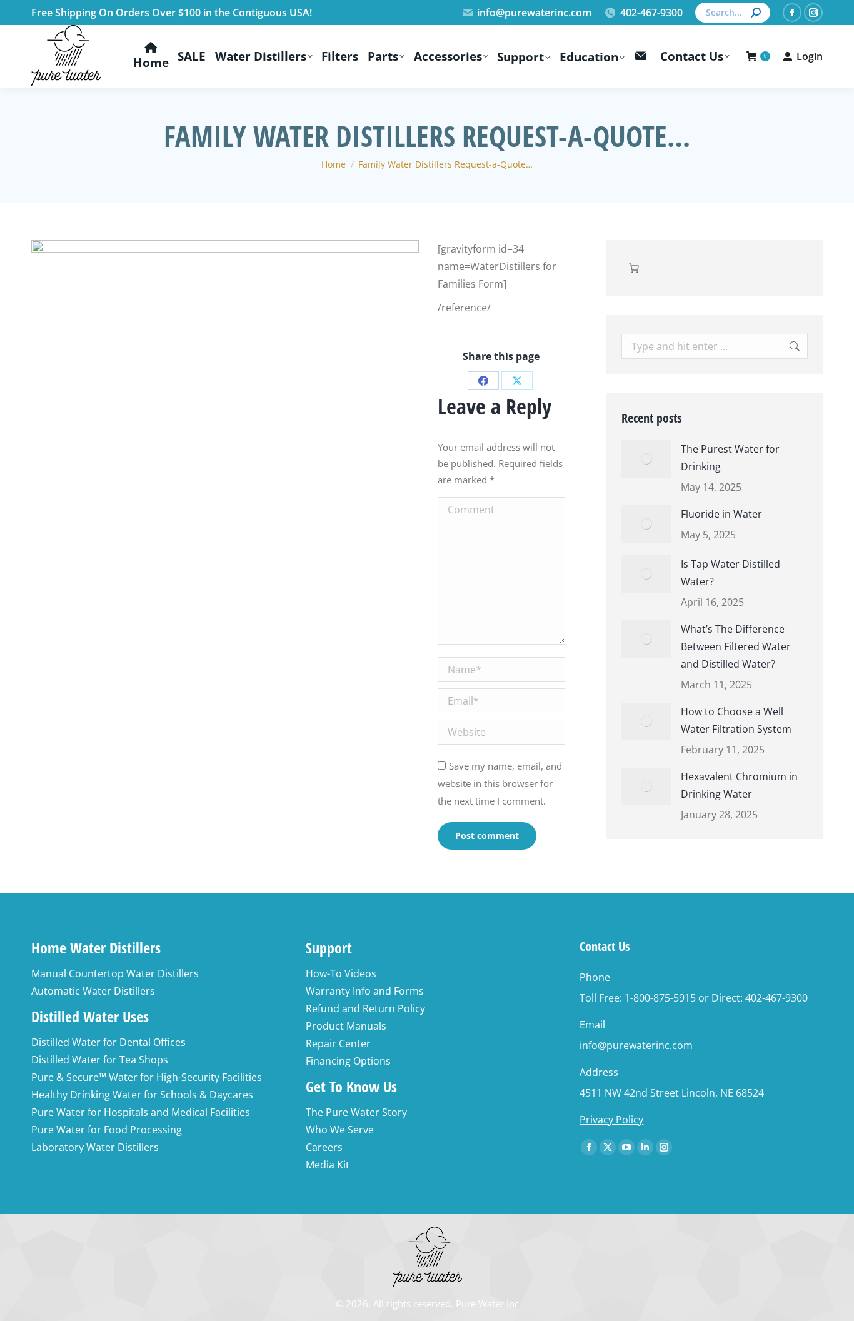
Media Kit (327, 1165)
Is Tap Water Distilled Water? (730, 572)
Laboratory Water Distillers (95, 1147)
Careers (324, 1147)
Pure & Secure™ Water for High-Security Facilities (146, 1077)
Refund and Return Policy (365, 1008)
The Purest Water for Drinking (730, 457)
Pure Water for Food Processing (106, 1130)
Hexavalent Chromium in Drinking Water (739, 785)
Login (809, 56)
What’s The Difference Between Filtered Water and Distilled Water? (736, 646)
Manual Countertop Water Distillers (115, 973)
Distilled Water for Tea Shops (99, 1060)
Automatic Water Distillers (93, 991)
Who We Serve (340, 1130)
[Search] (756, 13)
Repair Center (338, 1043)
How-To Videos (341, 973)
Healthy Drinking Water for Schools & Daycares (142, 1095)
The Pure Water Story (356, 1112)
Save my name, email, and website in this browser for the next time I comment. (500, 783)
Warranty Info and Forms (365, 991)
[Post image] (646, 459)
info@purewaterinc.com (534, 12)
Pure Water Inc (487, 1303)
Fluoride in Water (721, 514)
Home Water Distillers (96, 947)
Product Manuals (346, 1026)
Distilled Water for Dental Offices (108, 1042)
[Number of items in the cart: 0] (633, 268)
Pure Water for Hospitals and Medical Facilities (140, 1112)
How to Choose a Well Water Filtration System (736, 720)
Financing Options (348, 1061)
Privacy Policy (611, 1120)
